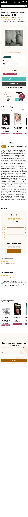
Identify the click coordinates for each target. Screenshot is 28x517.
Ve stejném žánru (17, 110)
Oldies (17, 9)
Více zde (12, 263)
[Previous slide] (4, 38)
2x (10, 17)
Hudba (12, 9)
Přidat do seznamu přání (15, 52)
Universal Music (7, 19)
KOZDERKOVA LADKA (19, 17)
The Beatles (6, 321)
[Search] (25, 6)
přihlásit (14, 360)
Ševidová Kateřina (17, 129)
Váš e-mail (3, 352)
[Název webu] (4, 2)
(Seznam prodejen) (9, 61)
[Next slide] (23, 38)
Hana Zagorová (6, 129)
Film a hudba (6, 9)
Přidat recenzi (14, 251)
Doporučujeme (6, 110)
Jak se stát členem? (21, 73)
